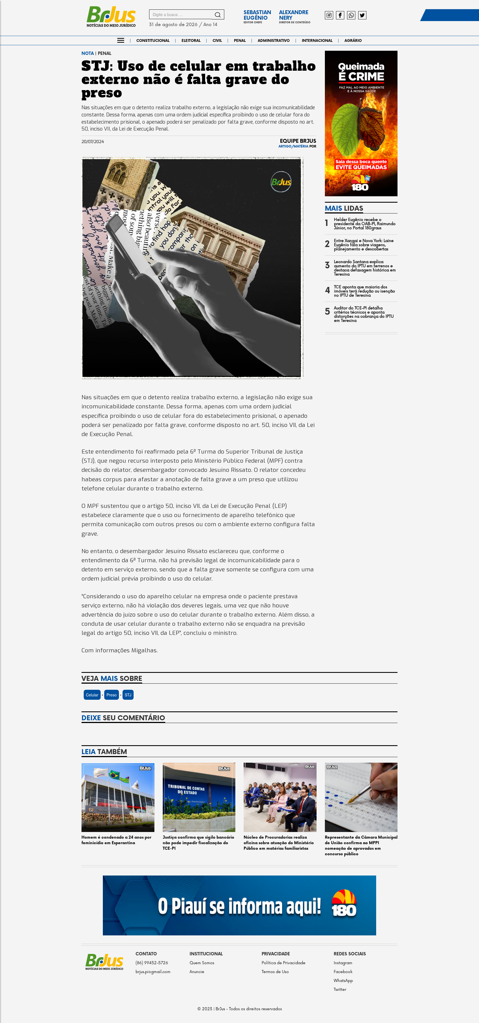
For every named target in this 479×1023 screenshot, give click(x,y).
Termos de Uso (275, 971)
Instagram (343, 963)
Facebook (343, 971)
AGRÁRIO (353, 41)
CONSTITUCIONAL (152, 41)
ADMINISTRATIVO (274, 41)
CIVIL (217, 41)
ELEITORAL (191, 41)
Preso (111, 695)
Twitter (340, 989)
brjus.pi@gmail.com (153, 971)
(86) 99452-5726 (152, 963)
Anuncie (197, 971)
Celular (92, 695)
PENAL (240, 41)
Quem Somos (202, 963)
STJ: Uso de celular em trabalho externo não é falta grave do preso (198, 79)
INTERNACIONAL (317, 41)
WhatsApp (343, 980)
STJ (128, 695)
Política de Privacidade (283, 963)
